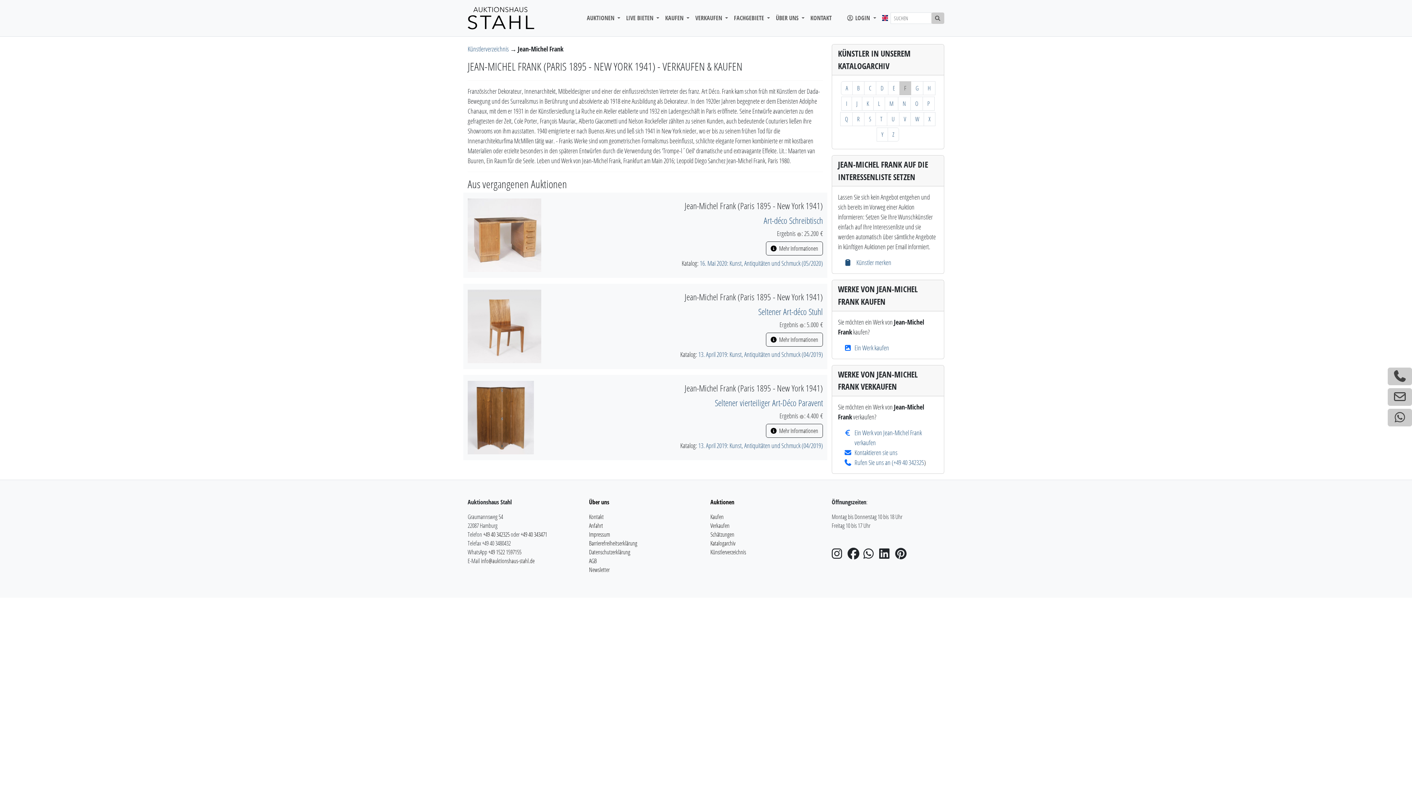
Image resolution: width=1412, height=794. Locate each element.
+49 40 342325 (909, 462)
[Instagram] (839, 556)
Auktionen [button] (601, 18)
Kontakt (821, 18)
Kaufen (717, 517)
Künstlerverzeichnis (489, 48)
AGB (593, 561)
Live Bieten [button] (640, 18)
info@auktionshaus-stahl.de (508, 561)
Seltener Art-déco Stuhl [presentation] (790, 311)
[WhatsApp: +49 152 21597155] (1400, 417)
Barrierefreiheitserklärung (613, 543)
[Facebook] (855, 556)
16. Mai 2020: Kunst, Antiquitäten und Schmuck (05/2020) (761, 263)
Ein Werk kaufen (872, 347)
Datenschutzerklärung (609, 552)
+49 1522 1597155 (504, 552)
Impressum (599, 534)
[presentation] (504, 234)
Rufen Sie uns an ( (874, 462)
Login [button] (862, 18)
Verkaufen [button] (709, 18)
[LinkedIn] (886, 556)
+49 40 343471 (534, 534)
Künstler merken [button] (873, 262)
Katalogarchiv (722, 543)
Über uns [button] (788, 18)
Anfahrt (596, 526)
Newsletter (599, 570)
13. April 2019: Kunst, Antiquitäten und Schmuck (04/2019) (760, 354)
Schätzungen (722, 534)
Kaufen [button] (675, 18)
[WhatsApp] (870, 556)
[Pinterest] (902, 556)
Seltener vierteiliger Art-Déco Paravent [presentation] (769, 403)
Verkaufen (720, 526)
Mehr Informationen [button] (798, 248)
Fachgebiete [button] (750, 18)
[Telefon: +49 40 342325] (1400, 376)
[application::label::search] (938, 18)
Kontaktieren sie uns (876, 452)
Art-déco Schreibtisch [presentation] (793, 220)
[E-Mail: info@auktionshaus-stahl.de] (1400, 397)
